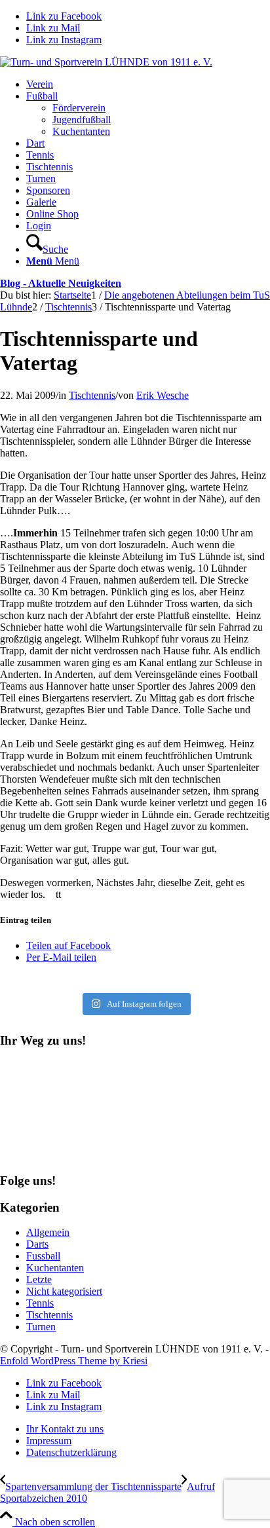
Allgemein (47, 1232)
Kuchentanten (55, 1267)
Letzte (39, 1279)
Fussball (43, 1255)
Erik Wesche (162, 395)
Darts (37, 1244)
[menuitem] (148, 84)
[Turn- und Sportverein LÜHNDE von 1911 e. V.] (106, 61)
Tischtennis (92, 395)
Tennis (40, 1303)
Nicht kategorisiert (64, 1291)
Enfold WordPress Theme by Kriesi (73, 1360)
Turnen (41, 1326)
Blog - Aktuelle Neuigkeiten (60, 283)
